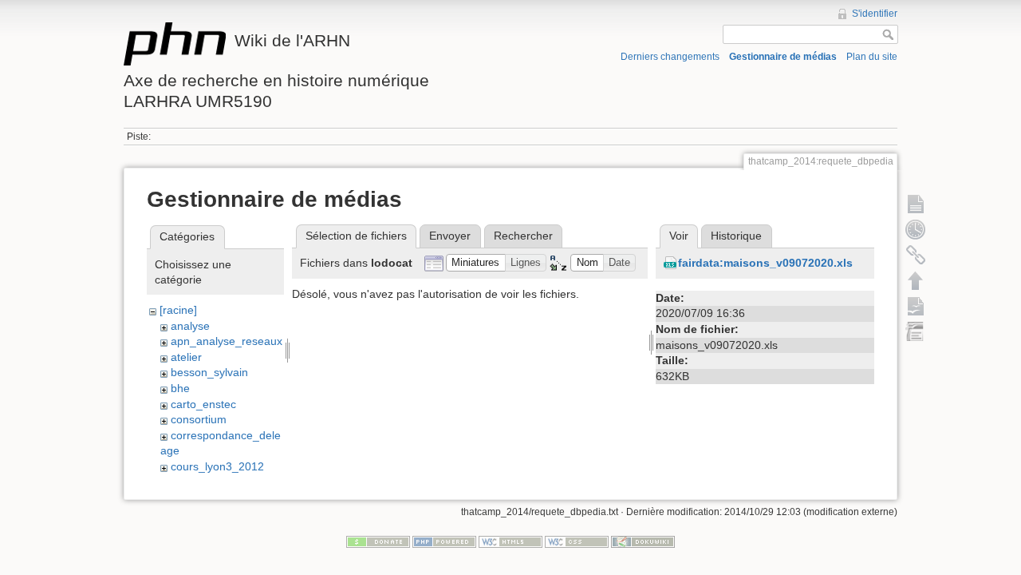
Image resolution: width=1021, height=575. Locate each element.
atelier (186, 357)
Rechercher (523, 235)
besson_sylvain (209, 372)
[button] (476, 263)
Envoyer (450, 235)
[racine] (178, 309)
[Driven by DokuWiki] (643, 541)
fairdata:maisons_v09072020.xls (765, 262)
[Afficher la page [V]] (915, 203)
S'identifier (874, 13)
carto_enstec (203, 404)
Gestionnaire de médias (783, 56)
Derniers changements (670, 56)
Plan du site (871, 56)
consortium (199, 419)
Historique (736, 235)
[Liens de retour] (915, 255)
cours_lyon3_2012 (217, 466)
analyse (190, 325)
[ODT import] (915, 331)
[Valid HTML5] (510, 541)
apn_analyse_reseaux (226, 341)
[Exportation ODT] (915, 306)
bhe (180, 388)
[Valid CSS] (577, 541)
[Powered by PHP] (444, 541)
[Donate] (378, 541)
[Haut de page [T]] (915, 280)
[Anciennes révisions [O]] (915, 229)
